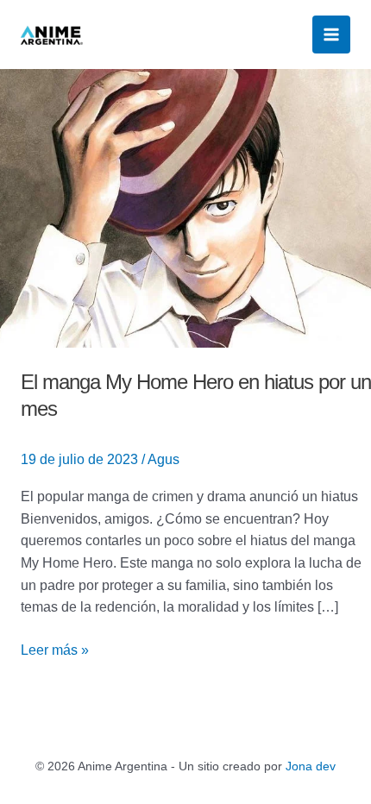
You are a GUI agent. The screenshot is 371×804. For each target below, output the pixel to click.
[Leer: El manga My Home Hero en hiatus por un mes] (185, 206)
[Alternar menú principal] (331, 34)
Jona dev (311, 766)
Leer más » (55, 648)
